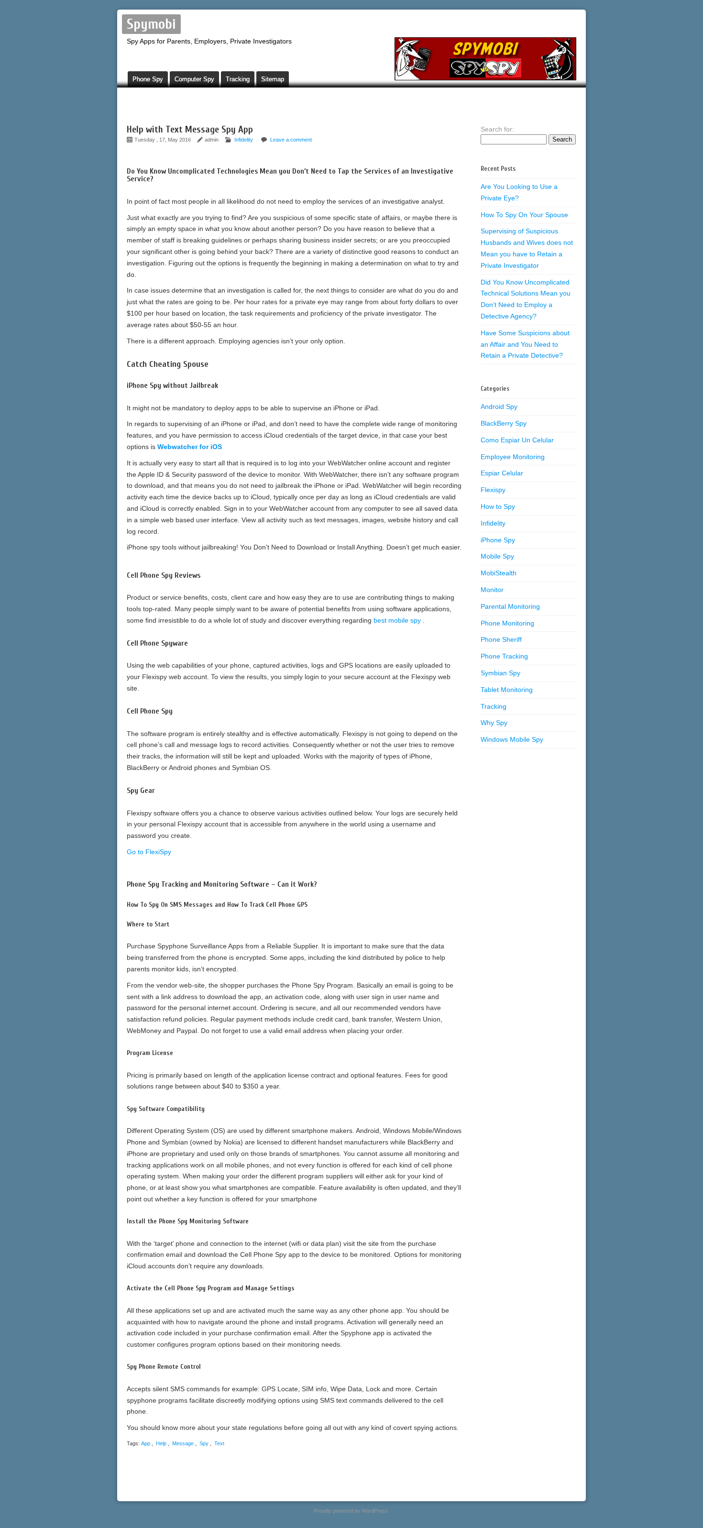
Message (183, 1443)
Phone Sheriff (501, 639)
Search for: (497, 129)
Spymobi (151, 24)
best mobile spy (398, 620)
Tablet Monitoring (507, 689)
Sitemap (272, 79)
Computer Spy (194, 79)
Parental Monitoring (510, 606)
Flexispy (493, 490)
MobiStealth (498, 573)
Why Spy (494, 722)
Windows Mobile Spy (512, 739)
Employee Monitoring (513, 457)
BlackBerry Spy (504, 423)
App (145, 1443)
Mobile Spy (497, 556)
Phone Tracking (504, 656)
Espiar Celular (502, 473)
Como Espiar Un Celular (517, 440)
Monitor (492, 590)
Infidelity (243, 140)
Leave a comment (291, 140)
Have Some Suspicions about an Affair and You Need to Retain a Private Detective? (525, 344)
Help (161, 1443)
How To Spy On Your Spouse (524, 215)
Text (219, 1443)
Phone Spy (147, 79)
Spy (204, 1443)
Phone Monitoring (507, 623)
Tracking (238, 79)
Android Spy (499, 406)
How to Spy (498, 506)
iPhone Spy (498, 540)
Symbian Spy (500, 673)
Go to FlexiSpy (149, 852)
